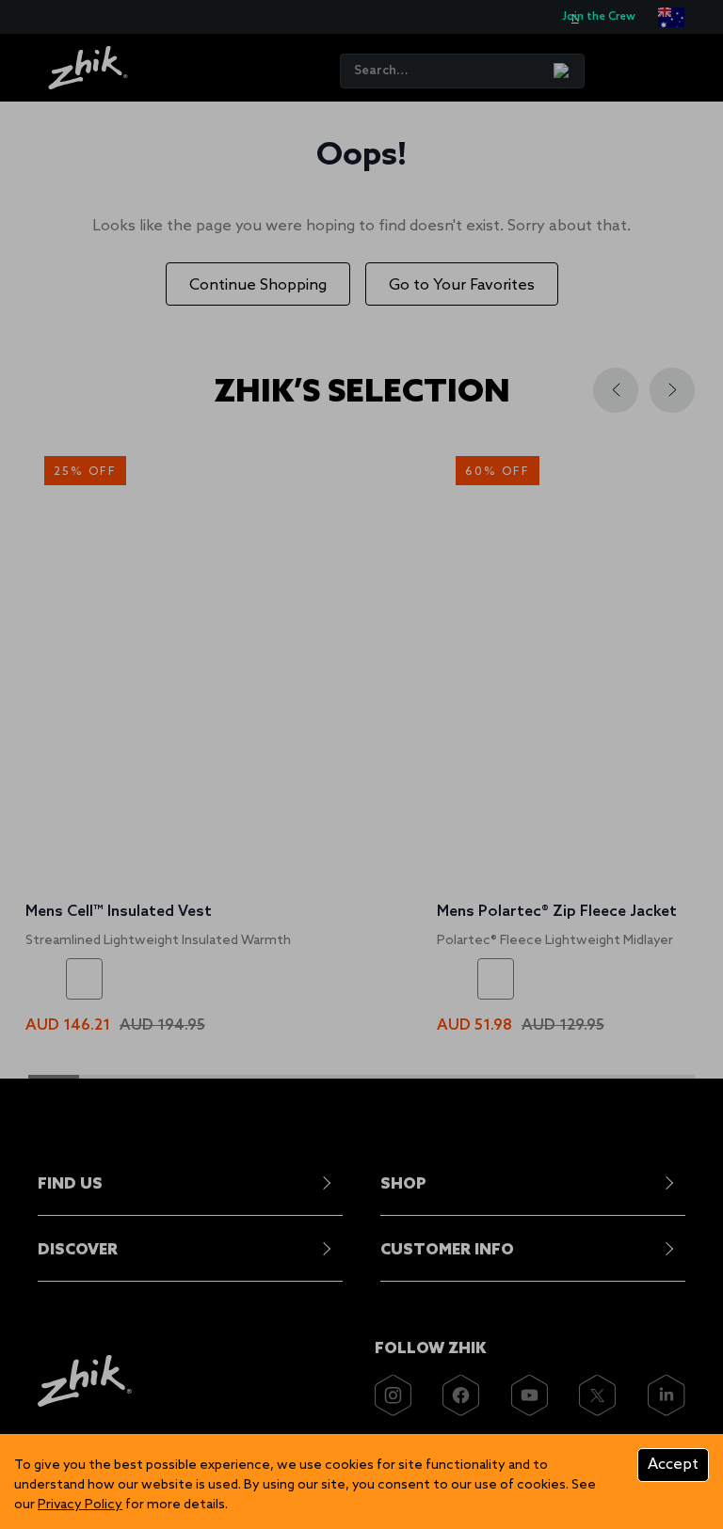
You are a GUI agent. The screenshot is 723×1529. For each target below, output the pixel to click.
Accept (673, 1465)
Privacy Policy (80, 1505)
